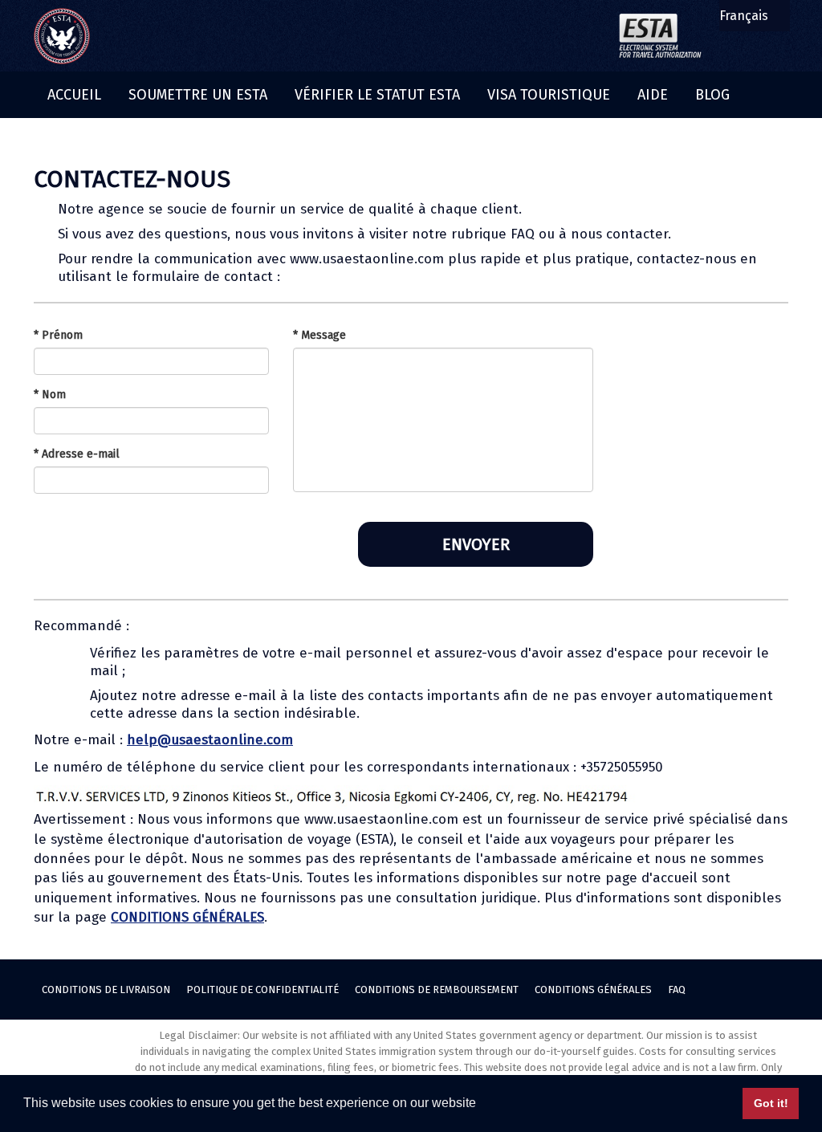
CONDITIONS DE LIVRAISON (106, 989)
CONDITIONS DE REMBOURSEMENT (437, 989)
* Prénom (58, 335)
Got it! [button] (771, 1103)
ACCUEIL (74, 95)
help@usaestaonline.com (210, 739)
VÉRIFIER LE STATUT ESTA (377, 95)
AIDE (652, 95)
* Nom (50, 394)
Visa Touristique (548, 95)
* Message (319, 335)
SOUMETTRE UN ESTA (197, 95)
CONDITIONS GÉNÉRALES (187, 917)
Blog (712, 95)
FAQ (677, 989)
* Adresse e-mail (77, 454)
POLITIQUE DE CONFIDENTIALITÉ (262, 989)
